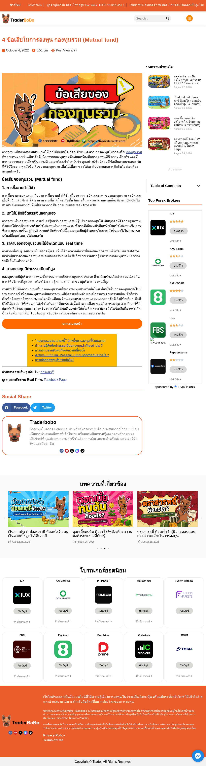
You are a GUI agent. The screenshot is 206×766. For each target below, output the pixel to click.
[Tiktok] (82, 451)
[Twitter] (72, 451)
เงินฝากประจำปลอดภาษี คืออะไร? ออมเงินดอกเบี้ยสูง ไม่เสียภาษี (187, 101)
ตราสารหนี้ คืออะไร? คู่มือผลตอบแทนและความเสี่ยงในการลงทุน (187, 144)
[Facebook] (62, 451)
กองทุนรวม (134, 152)
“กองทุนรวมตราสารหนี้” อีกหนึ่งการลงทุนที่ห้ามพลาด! (70, 340)
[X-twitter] (21, 733)
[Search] (167, 18)
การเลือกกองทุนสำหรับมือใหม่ (54, 360)
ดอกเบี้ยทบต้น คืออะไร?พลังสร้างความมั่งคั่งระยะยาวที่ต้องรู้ (187, 122)
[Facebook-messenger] (198, 756)
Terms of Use (53, 740)
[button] (16, 407)
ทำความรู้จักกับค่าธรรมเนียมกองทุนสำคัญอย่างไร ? (69, 345)
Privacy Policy (54, 735)
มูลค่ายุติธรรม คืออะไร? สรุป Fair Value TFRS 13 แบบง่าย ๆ (187, 80)
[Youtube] (67, 451)
